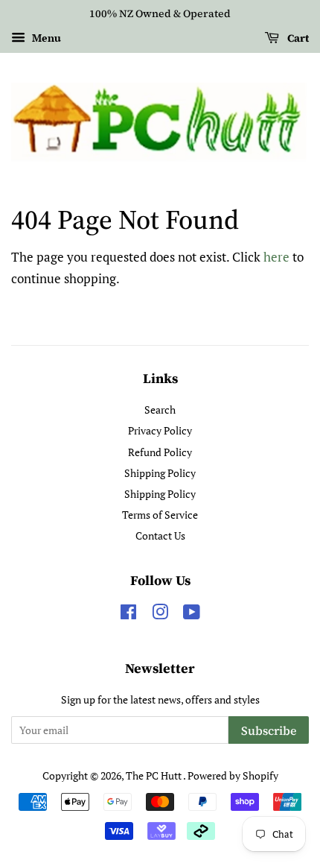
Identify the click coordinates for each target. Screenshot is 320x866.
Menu (45, 38)
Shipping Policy (160, 473)
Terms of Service (160, 515)
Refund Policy (160, 452)
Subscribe (268, 730)
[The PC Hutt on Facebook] (128, 614)
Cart (297, 38)
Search (160, 409)
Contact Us (160, 535)
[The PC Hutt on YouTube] (191, 614)
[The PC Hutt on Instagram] (160, 614)
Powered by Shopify (233, 775)
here (276, 256)
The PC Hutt (154, 775)
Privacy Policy (160, 430)
